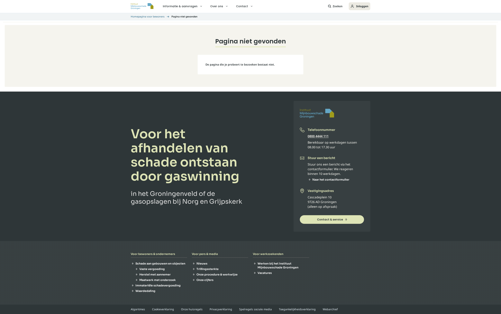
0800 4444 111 (318, 136)
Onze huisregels (192, 309)
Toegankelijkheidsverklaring (297, 309)
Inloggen (362, 6)
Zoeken (337, 6)
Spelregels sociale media (255, 309)
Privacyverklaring (221, 309)
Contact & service (330, 219)
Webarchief (330, 309)
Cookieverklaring (163, 309)
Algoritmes (138, 309)
